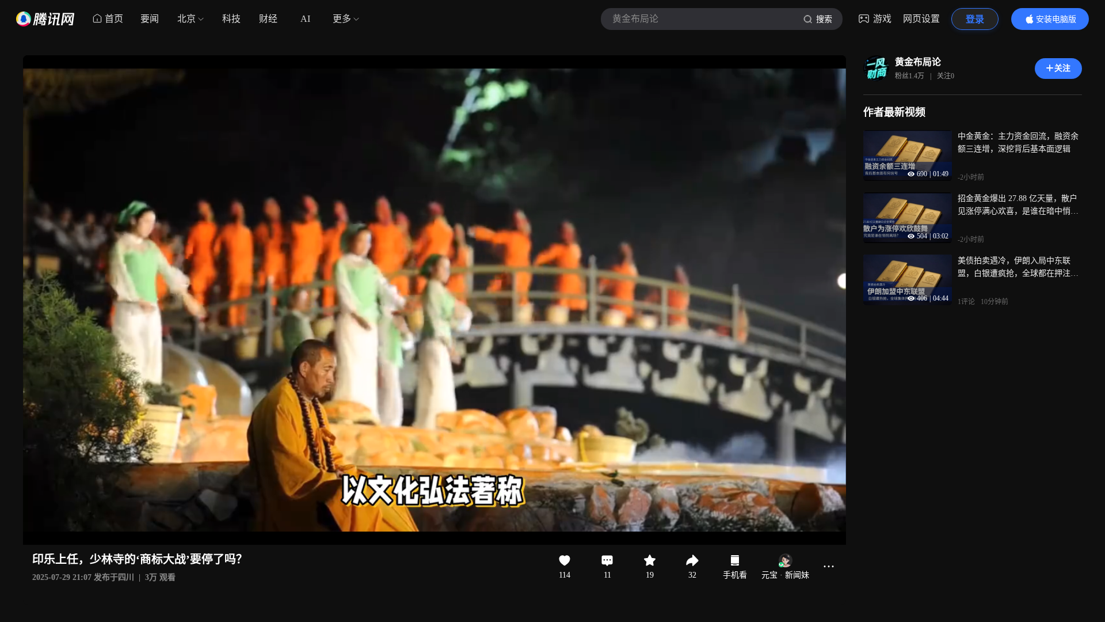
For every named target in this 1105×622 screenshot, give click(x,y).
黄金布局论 (918, 62)
